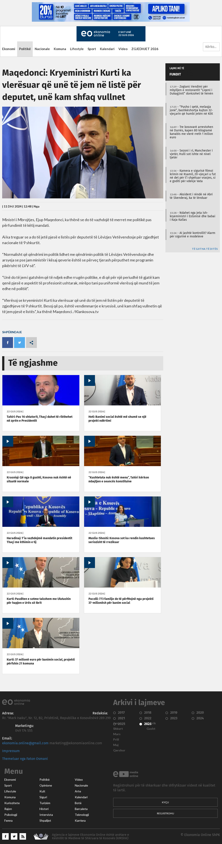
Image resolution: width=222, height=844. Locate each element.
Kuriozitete (12, 803)
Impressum (11, 751)
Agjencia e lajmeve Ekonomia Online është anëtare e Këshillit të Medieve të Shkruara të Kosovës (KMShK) (90, 836)
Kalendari (107, 49)
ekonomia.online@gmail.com (25, 743)
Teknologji (82, 814)
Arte (78, 791)
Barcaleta (81, 808)
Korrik (151, 723)
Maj (116, 744)
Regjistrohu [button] (165, 813)
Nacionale (42, 49)
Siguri (43, 797)
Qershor (119, 750)
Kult (42, 791)
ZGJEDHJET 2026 (144, 49)
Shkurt (118, 728)
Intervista (46, 814)
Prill (116, 739)
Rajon (8, 808)
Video (122, 49)
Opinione (45, 785)
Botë (78, 803)
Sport (92, 49)
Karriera (80, 820)
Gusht (151, 728)
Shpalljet (45, 820)
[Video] (122, 404)
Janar (117, 723)
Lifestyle (77, 49)
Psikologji (10, 814)
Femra (8, 820)
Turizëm (44, 803)
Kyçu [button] (165, 802)
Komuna (60, 49)
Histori (44, 808)
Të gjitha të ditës (205, 249)
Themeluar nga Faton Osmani (25, 759)
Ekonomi (8, 49)
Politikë (25, 49)
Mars (117, 734)
